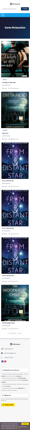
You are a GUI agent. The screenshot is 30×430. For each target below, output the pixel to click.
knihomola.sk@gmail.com (10, 353)
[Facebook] (2, 361)
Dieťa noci (5, 133)
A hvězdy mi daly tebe (9, 82)
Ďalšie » (20, 333)
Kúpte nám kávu (9, 404)
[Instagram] (5, 361)
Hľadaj (25, 8)
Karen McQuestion (6, 85)
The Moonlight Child (8, 323)
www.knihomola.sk (8, 348)
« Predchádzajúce (12, 333)
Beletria (5, 130)
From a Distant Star (8, 181)
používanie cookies (8, 357)
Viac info (18, 428)
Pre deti (5, 79)
